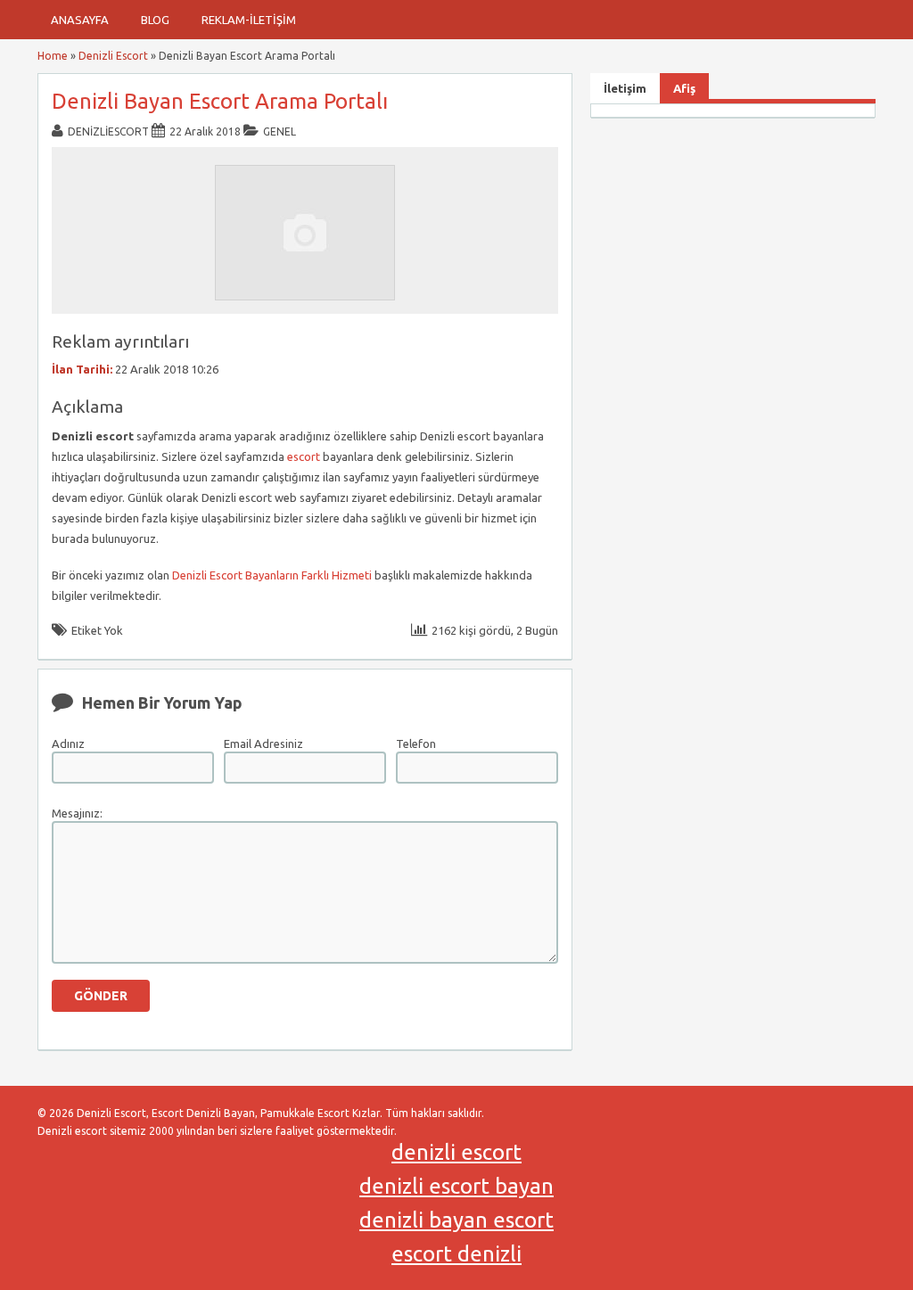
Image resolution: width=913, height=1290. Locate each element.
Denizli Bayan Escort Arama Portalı (220, 101)
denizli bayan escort (456, 1220)
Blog (155, 19)
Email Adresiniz (263, 743)
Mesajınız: (77, 813)
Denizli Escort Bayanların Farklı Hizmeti (272, 575)
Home (52, 56)
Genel (279, 131)
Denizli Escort (113, 56)
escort (303, 456)
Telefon (416, 743)
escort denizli (456, 1254)
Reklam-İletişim (249, 19)
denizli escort (456, 1152)
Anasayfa (80, 19)
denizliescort (108, 131)
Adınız (68, 743)
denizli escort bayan (456, 1186)
